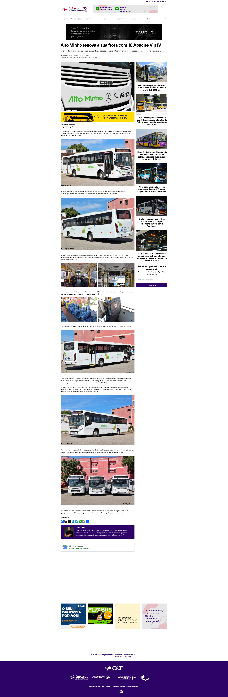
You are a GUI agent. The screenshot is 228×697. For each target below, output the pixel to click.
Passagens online (120, 19)
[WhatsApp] (166, 1)
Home (65, 19)
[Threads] (158, 1)
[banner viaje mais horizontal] (125, 8)
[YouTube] (152, 1)
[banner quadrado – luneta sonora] (127, 616)
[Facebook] (147, 1)
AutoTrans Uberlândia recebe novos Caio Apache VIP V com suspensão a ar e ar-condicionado (152, 189)
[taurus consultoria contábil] (114, 32)
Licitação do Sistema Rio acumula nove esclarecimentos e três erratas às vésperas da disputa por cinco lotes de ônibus (152, 155)
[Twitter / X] (150, 1)
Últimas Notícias (76, 19)
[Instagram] (144, 1)
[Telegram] (163, 1)
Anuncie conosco (104, 19)
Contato (147, 19)
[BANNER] (97, 117)
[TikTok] (160, 1)
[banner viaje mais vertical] (154, 616)
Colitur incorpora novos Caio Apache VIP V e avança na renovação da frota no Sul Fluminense (152, 222)
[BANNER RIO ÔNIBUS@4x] (73, 616)
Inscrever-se (152, 285)
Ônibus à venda (135, 19)
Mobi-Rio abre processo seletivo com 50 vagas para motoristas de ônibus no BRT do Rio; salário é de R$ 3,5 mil (152, 121)
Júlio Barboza (67, 55)
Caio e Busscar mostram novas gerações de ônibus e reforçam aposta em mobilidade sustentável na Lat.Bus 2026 (152, 257)
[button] (93, 19)
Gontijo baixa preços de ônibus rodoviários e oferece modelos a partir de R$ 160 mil (152, 87)
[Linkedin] (155, 1)
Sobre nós (89, 19)
